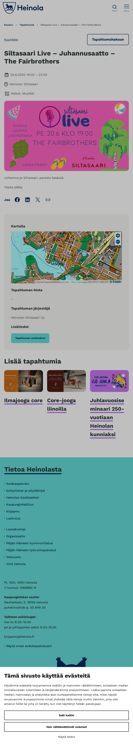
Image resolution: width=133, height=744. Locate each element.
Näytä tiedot (66, 736)
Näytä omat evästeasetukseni (29, 646)
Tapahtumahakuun (108, 39)
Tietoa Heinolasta (33, 469)
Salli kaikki (66, 715)
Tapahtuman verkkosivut (30, 338)
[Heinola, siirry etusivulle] (23, 8)
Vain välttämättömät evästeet (66, 727)
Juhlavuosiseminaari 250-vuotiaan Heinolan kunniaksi (107, 417)
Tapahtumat (27, 24)
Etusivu (8, 24)
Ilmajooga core (23, 400)
